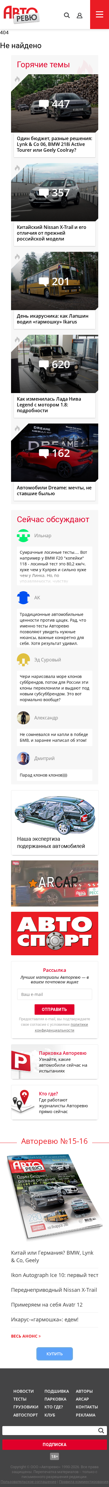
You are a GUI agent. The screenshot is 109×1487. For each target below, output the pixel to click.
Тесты (19, 1399)
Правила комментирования (83, 1481)
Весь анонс (24, 1336)
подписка (54, 1444)
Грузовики (25, 1407)
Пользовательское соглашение (28, 1481)
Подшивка (56, 1391)
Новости (23, 1391)
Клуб (49, 1415)
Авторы (84, 1391)
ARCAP (82, 1399)
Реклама (85, 1415)
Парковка (55, 1399)
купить (55, 1353)
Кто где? (53, 1407)
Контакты (87, 1407)
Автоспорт (25, 1415)
